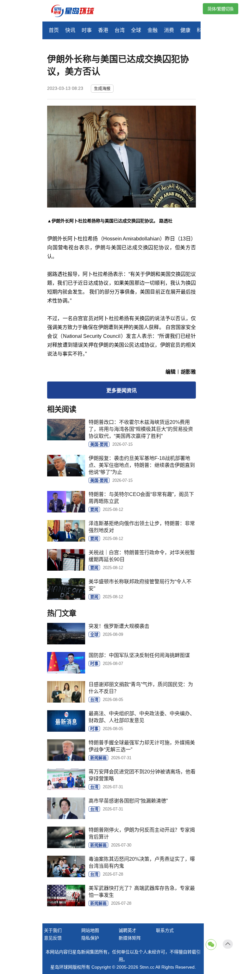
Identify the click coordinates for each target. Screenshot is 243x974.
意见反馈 (53, 937)
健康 (185, 30)
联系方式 (165, 930)
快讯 (70, 30)
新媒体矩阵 (130, 937)
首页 (54, 30)
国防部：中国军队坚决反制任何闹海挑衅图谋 (139, 655)
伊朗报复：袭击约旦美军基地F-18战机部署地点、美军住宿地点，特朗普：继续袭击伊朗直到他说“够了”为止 (142, 465)
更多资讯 (121, 390)
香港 (103, 30)
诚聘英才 (127, 930)
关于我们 (53, 930)
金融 (152, 30)
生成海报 (102, 88)
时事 (87, 30)
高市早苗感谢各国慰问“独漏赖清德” (128, 800)
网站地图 (90, 930)
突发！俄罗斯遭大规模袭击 (119, 626)
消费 (169, 30)
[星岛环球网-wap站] (76, 11)
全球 (136, 30)
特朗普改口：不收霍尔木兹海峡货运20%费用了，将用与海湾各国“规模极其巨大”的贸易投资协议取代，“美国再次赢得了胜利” (141, 429)
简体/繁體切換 (221, 9)
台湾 (120, 30)
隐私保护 (90, 937)
